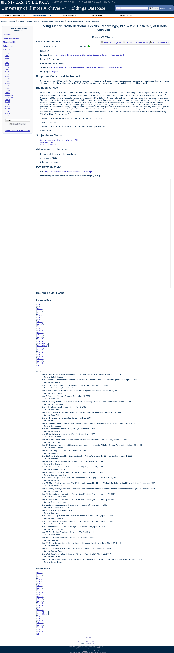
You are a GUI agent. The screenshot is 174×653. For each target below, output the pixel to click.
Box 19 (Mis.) (9, 95)
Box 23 (7, 104)
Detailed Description (11, 50)
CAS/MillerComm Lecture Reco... (78, 21)
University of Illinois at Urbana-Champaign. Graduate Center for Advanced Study (90, 55)
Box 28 (7, 116)
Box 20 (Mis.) (9, 97)
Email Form (90, 643)
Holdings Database (86, 8)
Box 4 (7, 60)
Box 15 (7, 86)
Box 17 (7, 90)
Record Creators (126, 15)
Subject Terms (9, 46)
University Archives (8, 21)
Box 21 (7, 100)
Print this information (160, 42)
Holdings (21, 21)
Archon (85, 651)
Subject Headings (98, 15)
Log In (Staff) (87, 637)
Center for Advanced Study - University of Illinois (70, 67)
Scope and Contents (11, 38)
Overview (6, 35)
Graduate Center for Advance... (53, 21)
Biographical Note (10, 42)
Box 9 (7, 72)
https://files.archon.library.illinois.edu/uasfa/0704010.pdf (69, 171)
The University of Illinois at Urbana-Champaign (92, 652)
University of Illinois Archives (31, 8)
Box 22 (7, 102)
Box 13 (7, 81)
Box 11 (7, 76)
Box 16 (7, 88)
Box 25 (7, 109)
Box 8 (7, 69)
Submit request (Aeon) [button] (112, 42)
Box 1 (7, 53)
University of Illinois (114, 67)
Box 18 (7, 93)
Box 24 (7, 106)
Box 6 (7, 65)
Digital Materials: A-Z (70, 15)
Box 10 (7, 74)
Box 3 (7, 58)
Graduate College (33, 21)
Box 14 (7, 83)
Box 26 (7, 111)
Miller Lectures (98, 67)
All (38, 365)
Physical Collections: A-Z (42, 15)
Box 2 (7, 56)
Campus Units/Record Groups (14, 15)
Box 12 (7, 79)
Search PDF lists (166, 8)
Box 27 (7, 113)
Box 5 (7, 63)
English (55, 71)
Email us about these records (17, 131)
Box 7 (7, 67)
